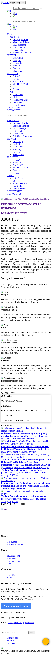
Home (10, 34)
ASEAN (17, 76)
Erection (16, 68)
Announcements (20, 99)
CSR (15, 97)
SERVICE (12, 55)
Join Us (10, 577)
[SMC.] (5, 509)
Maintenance (18, 71)
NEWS (10, 92)
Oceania (16, 86)
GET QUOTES (14, 110)
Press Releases (19, 105)
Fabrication (18, 63)
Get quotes (12, 542)
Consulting (18, 58)
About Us (11, 575)
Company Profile (20, 39)
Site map (11, 643)
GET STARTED (15, 107)
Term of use (12, 638)
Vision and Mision (21, 42)
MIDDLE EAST (20, 84)
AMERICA (18, 81)
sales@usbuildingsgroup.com (21, 622)
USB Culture (19, 47)
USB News (18, 94)
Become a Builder (15, 544)
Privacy (10, 640)
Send (32, 633)
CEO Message (19, 44)
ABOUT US (13, 37)
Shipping (17, 65)
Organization (19, 50)
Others (16, 89)
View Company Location (16, 606)
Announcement (14, 561)
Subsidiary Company (22, 52)
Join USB (17, 102)
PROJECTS (12, 73)
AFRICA (17, 79)
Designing (17, 60)
